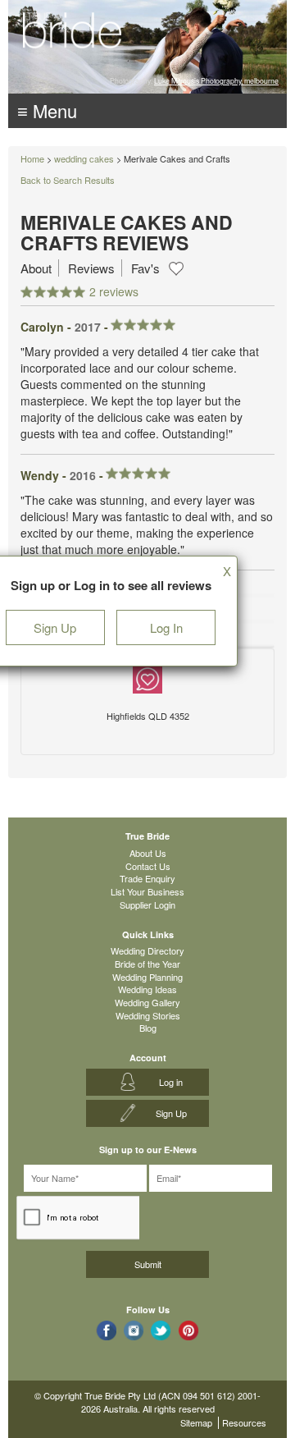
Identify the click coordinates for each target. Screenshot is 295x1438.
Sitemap (196, 1422)
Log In (166, 627)
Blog (148, 1027)
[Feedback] (147, 676)
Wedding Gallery (147, 1002)
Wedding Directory (147, 950)
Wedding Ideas (147, 989)
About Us (147, 852)
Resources (244, 1422)
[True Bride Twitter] (161, 1330)
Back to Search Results (67, 179)
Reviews (91, 268)
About (36, 268)
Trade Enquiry (147, 878)
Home (32, 158)
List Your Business (147, 891)
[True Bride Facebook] (106, 1330)
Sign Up (55, 627)
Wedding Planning (147, 976)
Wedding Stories (148, 1015)
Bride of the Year (147, 963)
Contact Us (147, 865)
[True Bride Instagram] (134, 1330)
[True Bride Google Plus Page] (189, 1330)
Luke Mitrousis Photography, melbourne (216, 80)
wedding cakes (84, 158)
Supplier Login (147, 904)
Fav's (145, 268)
